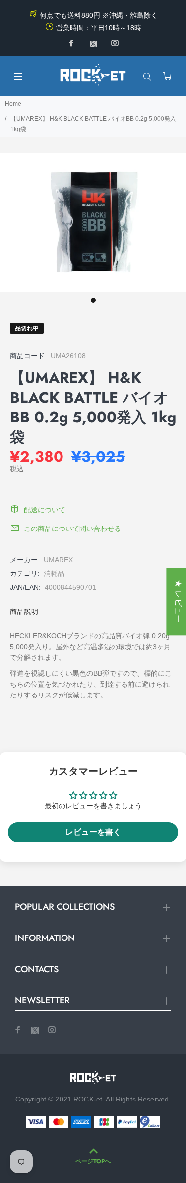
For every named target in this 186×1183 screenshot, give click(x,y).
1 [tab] (93, 300)
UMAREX (58, 560)
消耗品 (54, 573)
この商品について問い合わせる (72, 528)
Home (13, 103)
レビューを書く (93, 832)
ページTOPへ (93, 1161)
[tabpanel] (93, 222)
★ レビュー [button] (178, 601)
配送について (44, 510)
